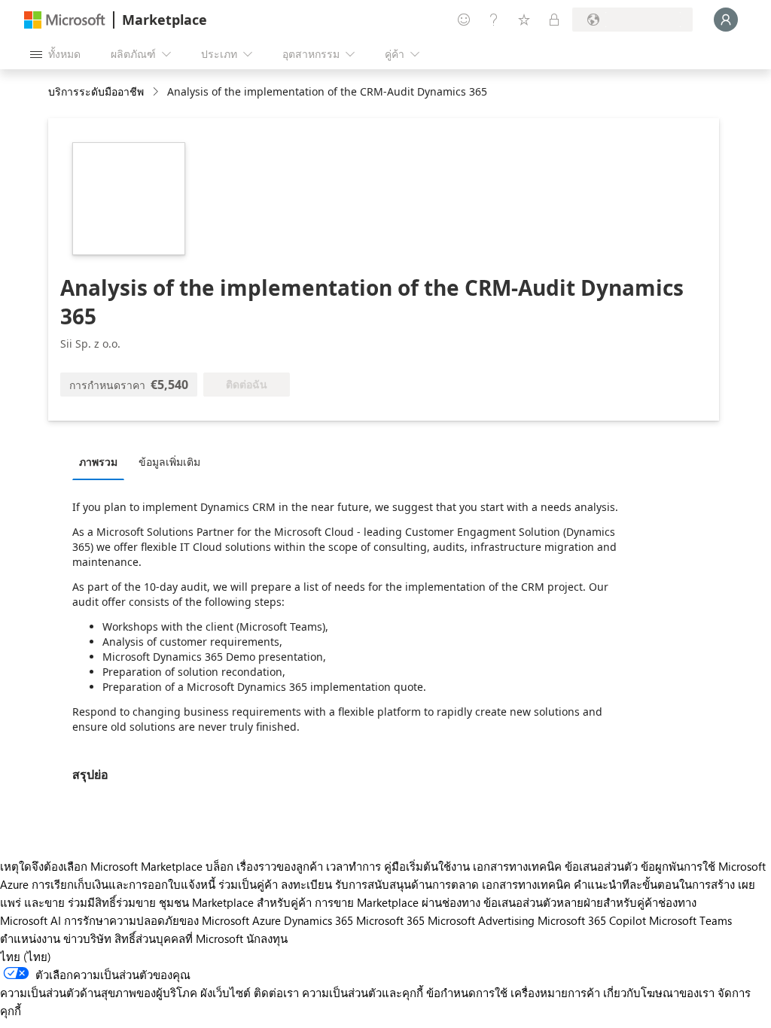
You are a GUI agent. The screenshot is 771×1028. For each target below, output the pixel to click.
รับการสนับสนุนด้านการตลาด (407, 884)
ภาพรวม (98, 462)
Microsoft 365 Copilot (592, 920)
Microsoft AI (30, 920)
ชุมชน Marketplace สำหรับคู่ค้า (235, 902)
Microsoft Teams (690, 920)
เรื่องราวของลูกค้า (279, 866)
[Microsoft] (64, 20)
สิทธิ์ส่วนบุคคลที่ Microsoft (178, 938)
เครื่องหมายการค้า (555, 992)
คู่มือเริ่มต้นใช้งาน (427, 866)
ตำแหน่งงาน (30, 938)
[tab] (102, 461)
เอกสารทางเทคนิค (517, 866)
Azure (266, 920)
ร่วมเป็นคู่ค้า (248, 884)
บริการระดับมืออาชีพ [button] (96, 91)
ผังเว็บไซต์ (225, 992)
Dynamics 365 (318, 920)
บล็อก (219, 866)
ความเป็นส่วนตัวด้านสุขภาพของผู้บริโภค (98, 992)
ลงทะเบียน (306, 884)
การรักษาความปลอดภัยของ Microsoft (156, 920)
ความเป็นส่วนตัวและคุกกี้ (362, 992)
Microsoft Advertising (481, 920)
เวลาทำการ (353, 866)
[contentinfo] (157, 92)
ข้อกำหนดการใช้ (466, 992)
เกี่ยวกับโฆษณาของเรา (659, 992)
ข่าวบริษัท (87, 938)
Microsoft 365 (390, 920)
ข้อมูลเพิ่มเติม (169, 462)
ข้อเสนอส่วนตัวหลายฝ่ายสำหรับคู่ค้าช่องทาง (589, 902)
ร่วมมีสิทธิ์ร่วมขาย (112, 902)
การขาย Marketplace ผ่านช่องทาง (397, 902)
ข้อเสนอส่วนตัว (601, 866)
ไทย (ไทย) (25, 956)
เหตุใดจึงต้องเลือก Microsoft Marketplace (101, 866)
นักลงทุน (267, 938)
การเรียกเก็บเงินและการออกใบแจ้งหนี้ (123, 884)
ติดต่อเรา (276, 992)
